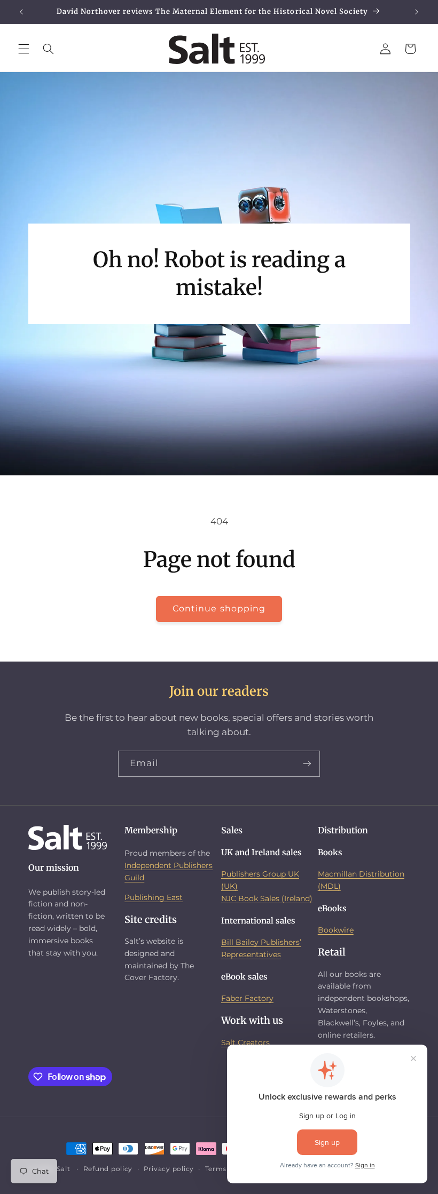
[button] (23, 48)
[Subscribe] (307, 764)
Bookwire (336, 930)
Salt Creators (245, 1042)
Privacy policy (169, 1169)
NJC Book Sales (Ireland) (266, 898)
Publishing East (153, 897)
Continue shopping (219, 608)
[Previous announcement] (21, 11)
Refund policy (108, 1169)
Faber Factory (247, 998)
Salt (63, 1169)
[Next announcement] (416, 11)
